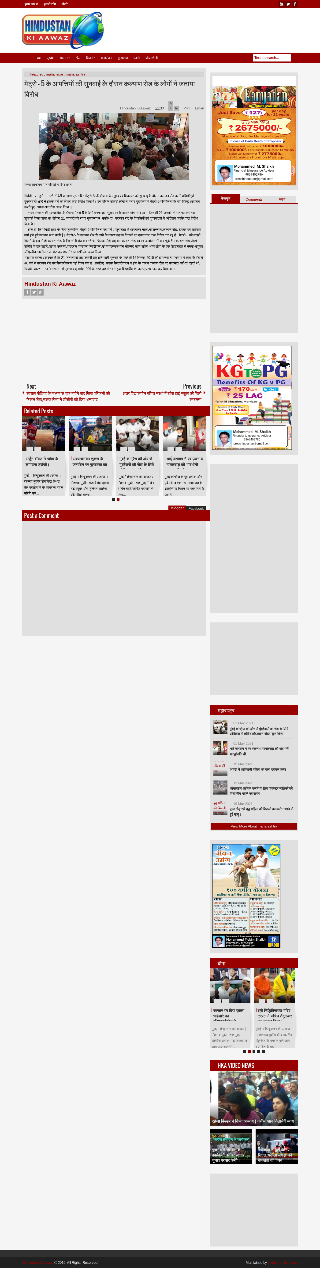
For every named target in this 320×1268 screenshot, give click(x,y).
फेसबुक (225, 198)
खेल (78, 58)
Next (203, 434)
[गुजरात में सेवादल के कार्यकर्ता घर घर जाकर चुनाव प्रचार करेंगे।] (231, 1146)
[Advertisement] (213, 23)
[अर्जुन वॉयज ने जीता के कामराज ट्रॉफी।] (43, 433)
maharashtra (75, 74)
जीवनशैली (151, 58)
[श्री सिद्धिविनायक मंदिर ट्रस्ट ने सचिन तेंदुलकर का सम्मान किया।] (274, 985)
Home (29, 58)
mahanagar (54, 74)
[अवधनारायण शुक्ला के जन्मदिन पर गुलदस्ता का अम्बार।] (90, 433)
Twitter (34, 292)
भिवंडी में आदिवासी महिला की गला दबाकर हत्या (258, 769)
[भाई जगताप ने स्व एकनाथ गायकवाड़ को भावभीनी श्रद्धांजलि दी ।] (184, 433)
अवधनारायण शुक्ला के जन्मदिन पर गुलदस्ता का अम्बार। (90, 465)
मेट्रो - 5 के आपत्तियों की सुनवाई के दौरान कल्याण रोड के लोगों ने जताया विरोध (109, 88)
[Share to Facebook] (48, 438)
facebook (295, 4)
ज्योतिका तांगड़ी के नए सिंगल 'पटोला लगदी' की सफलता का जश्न (275, 1155)
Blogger (177, 508)
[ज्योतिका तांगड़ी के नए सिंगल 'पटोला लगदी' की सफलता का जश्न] (277, 1146)
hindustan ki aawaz (283, 1262)
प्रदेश (50, 58)
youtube (282, 4)
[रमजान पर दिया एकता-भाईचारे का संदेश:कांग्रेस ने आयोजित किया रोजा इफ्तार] (230, 985)
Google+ (40, 292)
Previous (24, 434)
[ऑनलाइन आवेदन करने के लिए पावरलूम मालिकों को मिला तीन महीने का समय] (220, 787)
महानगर (65, 58)
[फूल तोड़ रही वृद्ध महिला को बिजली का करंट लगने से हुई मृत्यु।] (220, 808)
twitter (288, 4)
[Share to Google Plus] (60, 438)
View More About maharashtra (254, 826)
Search (294, 57)
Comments (254, 199)
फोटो (137, 58)
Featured (36, 74)
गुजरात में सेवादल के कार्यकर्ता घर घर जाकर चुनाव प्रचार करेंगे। (228, 1155)
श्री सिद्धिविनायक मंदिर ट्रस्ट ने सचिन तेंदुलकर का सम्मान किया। (275, 1015)
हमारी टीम (50, 4)
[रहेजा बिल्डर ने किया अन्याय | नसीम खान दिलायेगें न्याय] (254, 1098)
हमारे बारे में (31, 4)
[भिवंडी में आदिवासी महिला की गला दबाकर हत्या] (220, 769)
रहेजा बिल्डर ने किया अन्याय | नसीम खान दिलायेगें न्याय (253, 1121)
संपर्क (65, 4)
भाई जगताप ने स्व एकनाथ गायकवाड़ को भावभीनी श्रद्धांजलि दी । (185, 465)
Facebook (27, 292)
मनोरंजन (106, 58)
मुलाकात (123, 58)
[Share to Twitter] (54, 438)
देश (39, 58)
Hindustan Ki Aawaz (136, 108)
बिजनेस (91, 58)
